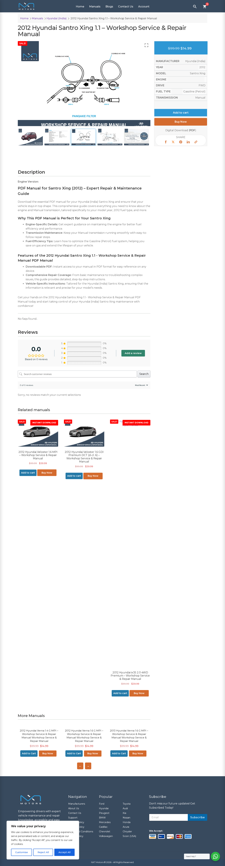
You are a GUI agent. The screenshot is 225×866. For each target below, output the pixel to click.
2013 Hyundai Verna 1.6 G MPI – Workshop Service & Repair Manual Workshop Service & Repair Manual (129, 736)
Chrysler (127, 831)
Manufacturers (76, 803)
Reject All (43, 852)
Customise (21, 852)
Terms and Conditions (80, 831)
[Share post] (165, 142)
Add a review (133, 353)
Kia (124, 813)
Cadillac (103, 826)
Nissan (126, 817)
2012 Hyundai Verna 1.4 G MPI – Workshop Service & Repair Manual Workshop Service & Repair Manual (39, 736)
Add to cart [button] (28, 472)
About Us (73, 808)
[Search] (195, 6)
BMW (102, 817)
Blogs (109, 6)
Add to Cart (29, 753)
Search (144, 373)
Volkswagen (106, 836)
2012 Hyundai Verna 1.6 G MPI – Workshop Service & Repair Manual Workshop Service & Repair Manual (84, 736)
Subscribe (197, 817)
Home (80, 6)
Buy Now (47, 472)
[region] (43, 840)
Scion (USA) (129, 836)
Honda (126, 822)
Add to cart (180, 112)
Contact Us (125, 6)
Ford (101, 803)
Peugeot (104, 813)
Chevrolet (104, 831)
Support (72, 817)
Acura (126, 826)
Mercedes (105, 822)
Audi (125, 808)
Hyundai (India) (56, 18)
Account (143, 6)
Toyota (126, 803)
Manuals (94, 6)
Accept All (64, 852)
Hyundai (104, 808)
